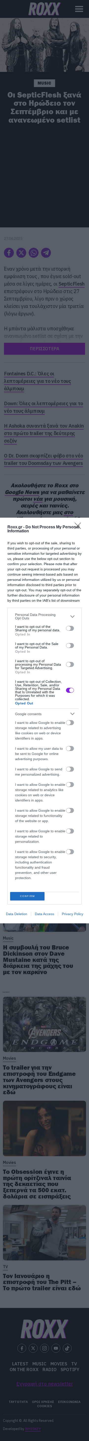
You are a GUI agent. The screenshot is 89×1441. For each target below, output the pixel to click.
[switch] (70, 628)
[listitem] (44, 616)
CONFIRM (27, 896)
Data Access (44, 914)
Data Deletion (16, 914)
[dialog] (44, 720)
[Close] (79, 527)
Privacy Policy (72, 914)
